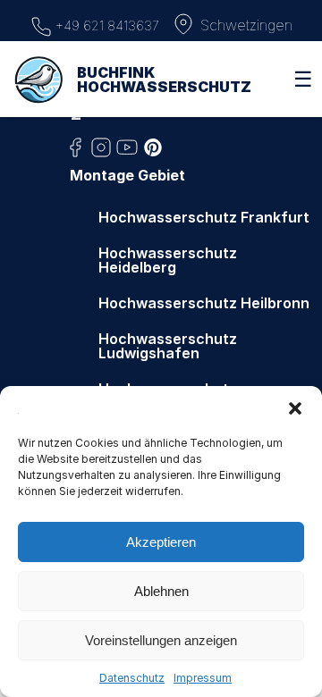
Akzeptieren (161, 542)
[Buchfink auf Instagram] (101, 153)
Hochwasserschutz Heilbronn (203, 303)
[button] (295, 408)
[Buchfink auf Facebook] (75, 153)
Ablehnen (161, 591)
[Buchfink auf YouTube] (127, 153)
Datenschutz (132, 677)
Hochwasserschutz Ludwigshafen (167, 346)
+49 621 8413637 (105, 25)
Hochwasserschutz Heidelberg (167, 260)
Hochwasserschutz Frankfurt (203, 217)
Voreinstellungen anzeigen (161, 640)
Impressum (203, 677)
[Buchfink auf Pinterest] (153, 153)
